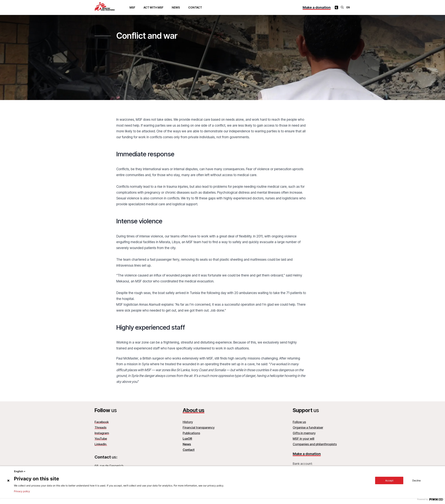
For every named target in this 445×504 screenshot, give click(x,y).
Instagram (102, 433)
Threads (100, 427)
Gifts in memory (304, 433)
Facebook (102, 422)
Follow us (299, 422)
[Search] (342, 7)
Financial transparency (199, 427)
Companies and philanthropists (315, 444)
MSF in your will (303, 438)
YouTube (101, 438)
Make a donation (317, 7)
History (188, 422)
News (176, 7)
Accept (389, 480)
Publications (191, 433)
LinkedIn (101, 444)
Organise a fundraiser (308, 427)
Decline (416, 480)
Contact (195, 7)
